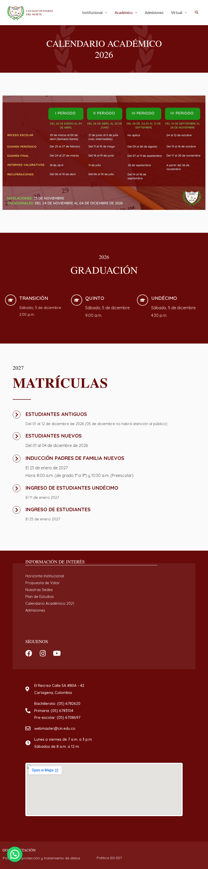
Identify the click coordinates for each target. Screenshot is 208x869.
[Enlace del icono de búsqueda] (196, 12)
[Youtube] (56, 653)
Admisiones (154, 12)
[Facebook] (28, 653)
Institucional (92, 12)
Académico (124, 12)
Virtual (176, 12)
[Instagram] (42, 653)
